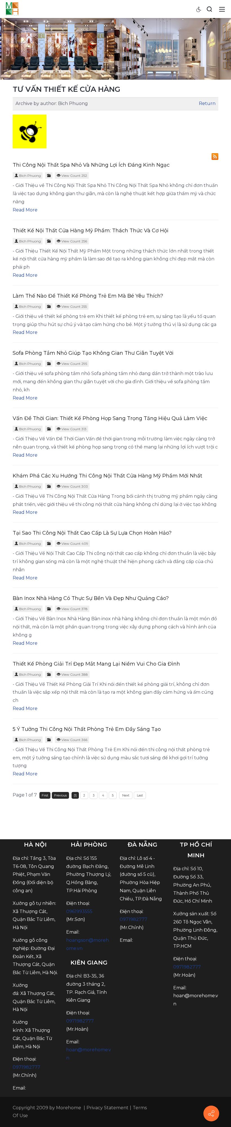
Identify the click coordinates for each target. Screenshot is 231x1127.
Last (140, 795)
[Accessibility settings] (198, 9)
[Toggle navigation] (222, 9)
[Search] (209, 9)
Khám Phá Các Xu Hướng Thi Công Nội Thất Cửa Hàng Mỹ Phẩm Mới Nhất (107, 476)
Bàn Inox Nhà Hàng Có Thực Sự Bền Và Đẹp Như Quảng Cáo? (91, 598)
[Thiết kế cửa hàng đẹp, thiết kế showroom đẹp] (12, 9)
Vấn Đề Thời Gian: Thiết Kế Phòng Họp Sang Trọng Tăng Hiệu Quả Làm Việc (110, 418)
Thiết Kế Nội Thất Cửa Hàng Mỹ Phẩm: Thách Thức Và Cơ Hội (90, 230)
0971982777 (26, 1067)
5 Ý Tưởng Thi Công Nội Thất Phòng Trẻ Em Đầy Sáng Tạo (87, 729)
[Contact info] (211, 1113)
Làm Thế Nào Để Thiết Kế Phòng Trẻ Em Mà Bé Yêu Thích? (88, 296)
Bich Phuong (30, 175)
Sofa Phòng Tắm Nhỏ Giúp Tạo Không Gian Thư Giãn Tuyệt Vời (93, 353)
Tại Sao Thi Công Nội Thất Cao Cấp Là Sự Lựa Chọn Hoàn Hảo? (92, 533)
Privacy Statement (107, 1107)
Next (125, 795)
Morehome (68, 1107)
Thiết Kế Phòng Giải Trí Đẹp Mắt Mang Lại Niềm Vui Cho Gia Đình (96, 664)
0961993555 (79, 911)
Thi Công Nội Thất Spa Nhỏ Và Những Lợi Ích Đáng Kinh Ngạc (91, 165)
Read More (25, 210)
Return (207, 103)
